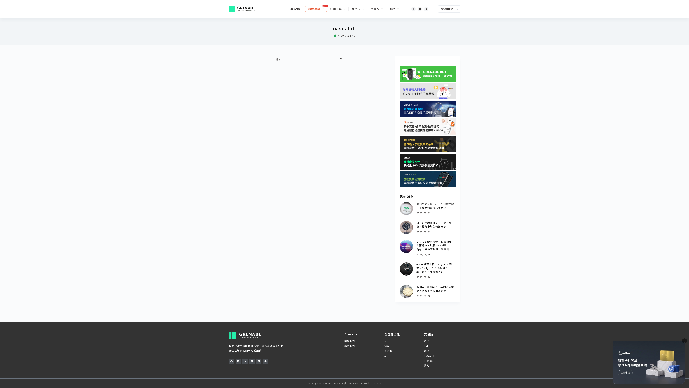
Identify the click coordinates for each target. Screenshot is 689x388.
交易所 (375, 9)
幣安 (426, 341)
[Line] (265, 361)
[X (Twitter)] (238, 361)
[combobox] (305, 59)
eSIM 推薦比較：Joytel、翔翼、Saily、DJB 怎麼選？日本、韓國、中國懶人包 (434, 268)
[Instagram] (413, 9)
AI (385, 355)
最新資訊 (296, 9)
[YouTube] (252, 361)
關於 (392, 9)
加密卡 (356, 9)
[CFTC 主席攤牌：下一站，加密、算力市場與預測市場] (406, 227)
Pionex (428, 360)
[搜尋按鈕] (341, 59)
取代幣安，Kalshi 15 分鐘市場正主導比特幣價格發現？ (435, 205)
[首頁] (335, 35)
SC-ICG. (377, 383)
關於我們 (349, 341)
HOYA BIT (430, 355)
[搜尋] (433, 9)
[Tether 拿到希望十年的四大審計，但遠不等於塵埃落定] (406, 291)
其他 (426, 365)
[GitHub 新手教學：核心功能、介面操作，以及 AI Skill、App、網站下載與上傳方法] (406, 246)
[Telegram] (426, 9)
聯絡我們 (349, 346)
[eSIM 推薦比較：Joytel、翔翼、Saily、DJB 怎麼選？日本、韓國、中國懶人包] (406, 269)
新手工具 (336, 9)
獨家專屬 (314, 9)
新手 (387, 341)
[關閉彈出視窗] (684, 340)
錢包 (387, 346)
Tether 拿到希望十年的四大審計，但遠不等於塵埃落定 (435, 288)
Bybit (427, 346)
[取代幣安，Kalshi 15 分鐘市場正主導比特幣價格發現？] (406, 208)
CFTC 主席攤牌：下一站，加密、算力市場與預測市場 (434, 224)
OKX (426, 350)
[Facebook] (420, 9)
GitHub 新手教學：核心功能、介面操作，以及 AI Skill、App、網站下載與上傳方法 (435, 245)
